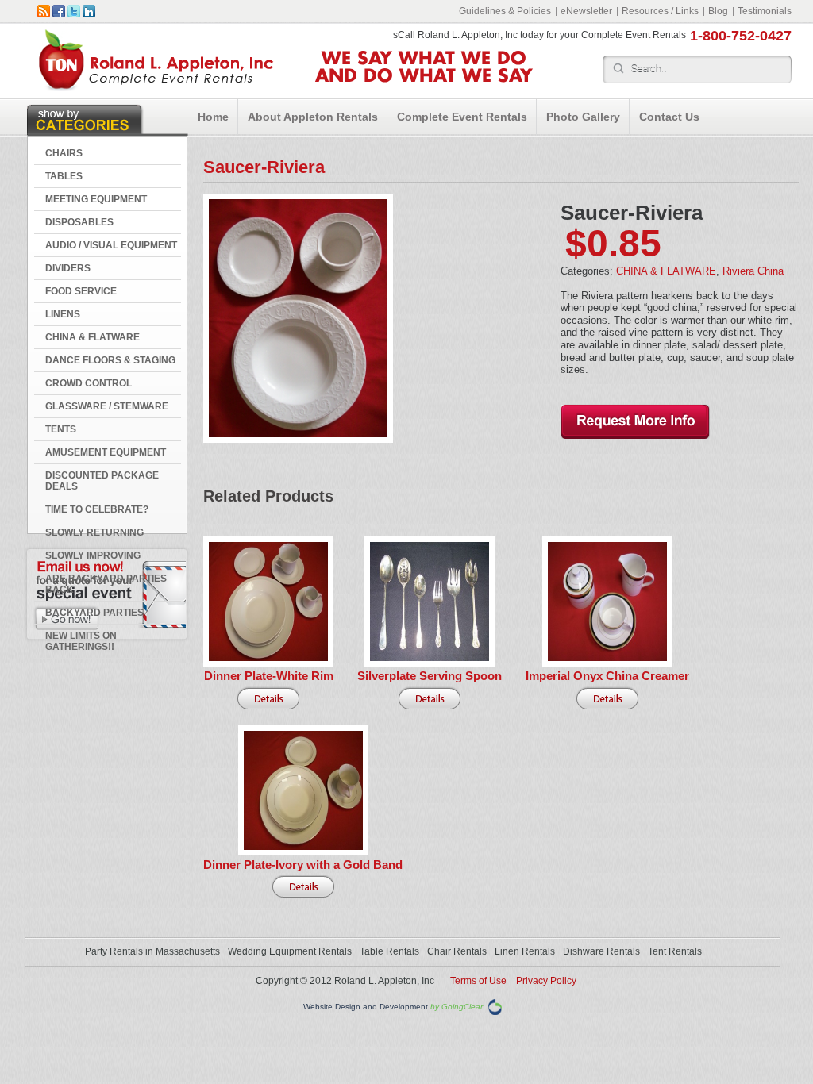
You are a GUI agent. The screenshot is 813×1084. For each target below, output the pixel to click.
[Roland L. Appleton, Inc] (155, 88)
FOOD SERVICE (81, 291)
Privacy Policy (546, 980)
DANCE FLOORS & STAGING (110, 360)
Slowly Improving (93, 555)
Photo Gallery (583, 116)
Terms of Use (478, 980)
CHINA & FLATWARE (92, 337)
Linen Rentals (525, 951)
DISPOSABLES (79, 222)
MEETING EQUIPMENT (96, 199)
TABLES (64, 176)
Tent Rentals (675, 951)
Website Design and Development (365, 1007)
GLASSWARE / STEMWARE (106, 406)
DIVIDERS (68, 268)
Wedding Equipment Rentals (290, 951)
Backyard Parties (94, 612)
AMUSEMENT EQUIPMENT (105, 452)
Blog (718, 11)
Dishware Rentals (601, 951)
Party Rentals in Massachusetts (152, 951)
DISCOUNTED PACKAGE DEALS (102, 481)
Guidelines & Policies (505, 11)
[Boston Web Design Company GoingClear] (495, 1007)
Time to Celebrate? (96, 509)
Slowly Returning (94, 532)
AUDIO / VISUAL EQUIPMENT (111, 245)
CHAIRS (64, 153)
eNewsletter (586, 11)
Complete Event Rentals (462, 116)
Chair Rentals (457, 951)
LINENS (62, 314)
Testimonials (765, 11)
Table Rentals (389, 951)
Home (213, 116)
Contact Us (669, 116)
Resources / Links (660, 11)
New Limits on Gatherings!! (81, 641)
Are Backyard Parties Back (106, 584)
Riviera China (753, 271)
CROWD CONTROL (88, 383)
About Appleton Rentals (313, 116)
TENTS (60, 429)
